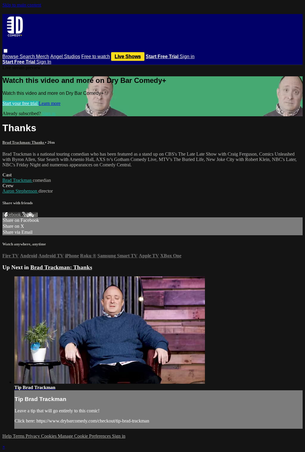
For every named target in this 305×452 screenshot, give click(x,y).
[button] (5, 51)
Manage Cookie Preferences (85, 436)
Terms (19, 436)
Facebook (12, 214)
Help (7, 436)
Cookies (49, 436)
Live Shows (128, 56)
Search (28, 56)
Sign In (43, 61)
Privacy (33, 436)
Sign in (187, 56)
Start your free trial (20, 103)
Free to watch (95, 56)
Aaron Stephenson (20, 191)
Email (32, 214)
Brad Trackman (17, 180)
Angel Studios (65, 56)
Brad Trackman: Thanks (23, 142)
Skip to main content (21, 4)
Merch (42, 56)
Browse (11, 56)
